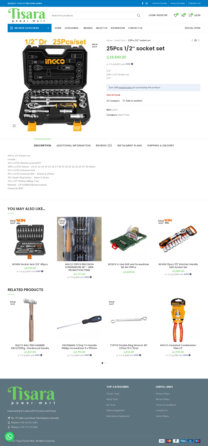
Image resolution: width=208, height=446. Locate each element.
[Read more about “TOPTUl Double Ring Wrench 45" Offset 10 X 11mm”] (148, 310)
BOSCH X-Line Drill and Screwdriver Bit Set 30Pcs (128, 266)
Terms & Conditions (166, 404)
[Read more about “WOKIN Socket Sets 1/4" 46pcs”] (50, 229)
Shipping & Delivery (160, 145)
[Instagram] (146, 3)
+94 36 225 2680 (177, 3)
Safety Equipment (115, 410)
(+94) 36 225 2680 (28, 422)
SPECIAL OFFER (192, 28)
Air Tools (111, 404)
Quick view (50, 236)
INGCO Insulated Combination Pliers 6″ (178, 347)
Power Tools (112, 393)
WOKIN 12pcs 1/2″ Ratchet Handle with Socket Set (178, 266)
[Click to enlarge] (14, 126)
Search (139, 15)
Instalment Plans (129, 145)
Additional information (73, 145)
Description (42, 145)
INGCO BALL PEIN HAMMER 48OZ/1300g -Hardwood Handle (30, 347)
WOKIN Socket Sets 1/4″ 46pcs (30, 264)
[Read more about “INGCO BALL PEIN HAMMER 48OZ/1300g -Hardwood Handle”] (50, 310)
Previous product (192, 40)
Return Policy (162, 399)
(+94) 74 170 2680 (28, 427)
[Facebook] (142, 3)
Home (109, 40)
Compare (114, 101)
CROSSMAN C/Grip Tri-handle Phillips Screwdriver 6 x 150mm (79, 347)
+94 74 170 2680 (159, 3)
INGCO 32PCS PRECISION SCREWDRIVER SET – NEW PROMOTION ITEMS (79, 267)
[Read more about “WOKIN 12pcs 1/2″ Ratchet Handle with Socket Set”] (198, 229)
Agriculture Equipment (118, 416)
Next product (198, 40)
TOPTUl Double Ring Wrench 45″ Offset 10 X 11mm (129, 347)
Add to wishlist (134, 101)
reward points (125, 87)
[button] (148, 229)
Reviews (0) (104, 145)
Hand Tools (120, 40)
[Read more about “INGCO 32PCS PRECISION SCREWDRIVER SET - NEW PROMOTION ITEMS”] (99, 229)
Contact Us (162, 410)
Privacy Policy (163, 393)
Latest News (162, 416)
